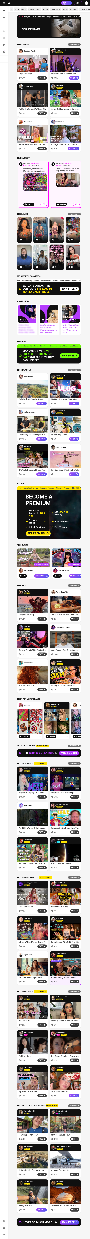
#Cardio (64, 332)
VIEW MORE (73, 44)
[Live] (4, 30)
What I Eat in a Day (59, 906)
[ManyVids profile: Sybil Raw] (53, 919)
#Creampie (22, 327)
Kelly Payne (60, 1032)
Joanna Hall (60, 411)
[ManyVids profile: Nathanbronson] (21, 412)
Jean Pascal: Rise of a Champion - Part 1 (69, 650)
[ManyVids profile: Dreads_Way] (21, 86)
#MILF (26, 332)
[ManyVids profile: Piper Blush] (21, 955)
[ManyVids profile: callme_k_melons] (21, 884)
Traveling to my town (28, 1135)
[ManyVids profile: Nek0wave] (53, 770)
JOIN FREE (68, 288)
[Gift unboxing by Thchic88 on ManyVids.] (73, 230)
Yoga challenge (25, 74)
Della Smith (28, 1068)
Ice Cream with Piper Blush (30, 977)
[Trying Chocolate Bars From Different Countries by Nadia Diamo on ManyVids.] (73, 257)
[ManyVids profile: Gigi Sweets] (21, 919)
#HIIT (75, 327)
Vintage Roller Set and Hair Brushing (67, 144)
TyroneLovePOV (62, 592)
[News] (4, 44)
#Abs (63, 330)
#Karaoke (51, 325)
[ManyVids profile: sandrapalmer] (53, 447)
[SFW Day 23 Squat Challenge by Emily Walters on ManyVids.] (57, 230)
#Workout (65, 327)
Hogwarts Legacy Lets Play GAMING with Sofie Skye (42, 792)
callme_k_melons (30, 883)
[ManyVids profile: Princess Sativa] (53, 805)
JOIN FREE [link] (64, 3)
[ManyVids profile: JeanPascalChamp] (53, 627)
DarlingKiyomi (63, 570)
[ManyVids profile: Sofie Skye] (21, 770)
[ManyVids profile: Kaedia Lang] (21, 1033)
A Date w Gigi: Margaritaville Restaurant (36, 942)
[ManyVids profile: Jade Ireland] (21, 376)
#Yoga (71, 327)
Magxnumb (55, 704)
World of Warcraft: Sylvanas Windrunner (37, 828)
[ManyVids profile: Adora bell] (53, 1069)
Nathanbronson (29, 412)
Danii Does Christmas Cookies (32, 144)
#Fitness (71, 325)
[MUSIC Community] (49, 314)
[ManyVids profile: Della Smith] (21, 1069)
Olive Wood (60, 883)
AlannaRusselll (29, 1111)
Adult (17, 9)
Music (23, 9)
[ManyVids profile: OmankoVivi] (21, 841)
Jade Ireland (28, 377)
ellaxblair (59, 662)
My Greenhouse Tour (60, 1135)
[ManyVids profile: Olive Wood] (53, 884)
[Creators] (4, 16)
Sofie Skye (27, 769)
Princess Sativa (62, 804)
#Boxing (64, 325)
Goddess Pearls (30, 51)
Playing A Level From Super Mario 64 (67, 792)
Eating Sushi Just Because (63, 685)
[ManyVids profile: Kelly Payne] (53, 1033)
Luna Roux (60, 122)
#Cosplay (30, 330)
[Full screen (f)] (45, 188)
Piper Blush (28, 955)
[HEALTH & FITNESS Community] (71, 314)
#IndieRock (44, 325)
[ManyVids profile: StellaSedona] (21, 570)
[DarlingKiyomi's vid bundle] (68, 557)
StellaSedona (28, 570)
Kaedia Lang (28, 1032)
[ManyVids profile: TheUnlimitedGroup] (53, 1147)
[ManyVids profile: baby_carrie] (53, 376)
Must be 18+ (69, 752)
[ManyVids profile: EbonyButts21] (53, 86)
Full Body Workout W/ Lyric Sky (32, 109)
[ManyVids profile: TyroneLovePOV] (53, 592)
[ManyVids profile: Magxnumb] (48, 705)
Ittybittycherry (29, 591)
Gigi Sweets (28, 918)
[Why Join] (4, 1221)
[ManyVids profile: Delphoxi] (21, 705)
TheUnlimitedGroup (63, 1146)
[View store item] (27, 719)
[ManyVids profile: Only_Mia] (21, 627)
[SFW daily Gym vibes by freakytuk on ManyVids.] (40, 257)
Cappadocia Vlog (26, 615)
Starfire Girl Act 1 (26, 685)
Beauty (65, 9)
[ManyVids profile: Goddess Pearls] (21, 51)
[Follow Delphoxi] (39, 736)
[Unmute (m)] (41, 188)
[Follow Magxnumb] (66, 736)
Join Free (68, 1222)
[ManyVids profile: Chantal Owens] (21, 1183)
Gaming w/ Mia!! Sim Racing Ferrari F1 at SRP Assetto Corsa (45, 650)
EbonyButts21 (61, 85)
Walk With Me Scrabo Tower (31, 399)
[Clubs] (4, 23)
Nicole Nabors (29, 997)
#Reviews (48, 332)
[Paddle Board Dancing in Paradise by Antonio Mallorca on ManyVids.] (40, 230)
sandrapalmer (61, 447)
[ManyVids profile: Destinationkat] (53, 1112)
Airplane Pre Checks (60, 1170)
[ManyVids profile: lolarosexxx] (21, 447)
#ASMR (32, 332)
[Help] (4, 1235)
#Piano (42, 332)
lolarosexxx (28, 446)
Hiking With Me (25, 1205)
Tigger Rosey (61, 50)
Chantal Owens (29, 1182)
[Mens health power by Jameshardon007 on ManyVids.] (24, 257)
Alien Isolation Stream (61, 863)
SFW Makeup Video (59, 1091)
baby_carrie (60, 375)
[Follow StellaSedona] (47, 570)
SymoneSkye (28, 663)
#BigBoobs (22, 330)
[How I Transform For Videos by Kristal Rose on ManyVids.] (57, 257)
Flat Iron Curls (25, 1056)
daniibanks (28, 122)
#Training (73, 330)
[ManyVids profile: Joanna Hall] (53, 412)
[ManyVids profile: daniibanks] (21, 122)
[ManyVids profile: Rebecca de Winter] (53, 998)
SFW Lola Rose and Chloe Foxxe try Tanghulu (39, 470)
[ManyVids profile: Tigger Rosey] (53, 51)
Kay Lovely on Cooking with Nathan (34, 434)
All (11, 9)
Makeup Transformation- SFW (64, 1021)
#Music (42, 327)
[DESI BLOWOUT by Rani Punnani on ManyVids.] (24, 230)
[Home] (4, 9)
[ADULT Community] (27, 314)
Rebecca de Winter (63, 997)
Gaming (45, 9)
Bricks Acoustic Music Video (63, 74)
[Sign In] (4, 59)
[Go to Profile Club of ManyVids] (20, 164)
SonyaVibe (28, 805)
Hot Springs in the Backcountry (33, 1170)
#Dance (76, 325)
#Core (68, 330)
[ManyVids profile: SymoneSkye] (21, 663)
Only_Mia (27, 626)
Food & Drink (55, 9)
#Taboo (21, 325)
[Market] (4, 37)
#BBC (29, 327)
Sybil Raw (59, 918)
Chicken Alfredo (26, 906)
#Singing (48, 327)
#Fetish (21, 332)
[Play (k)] (25, 189)
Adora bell (60, 1068)
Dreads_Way (28, 86)
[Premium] (4, 1228)
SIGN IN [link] (78, 3)
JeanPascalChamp (63, 627)
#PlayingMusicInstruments (49, 330)
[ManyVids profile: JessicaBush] (53, 955)
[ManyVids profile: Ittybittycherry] (21, 592)
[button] (86, 3)
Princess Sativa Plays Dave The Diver (67, 828)
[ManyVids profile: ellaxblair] (53, 663)
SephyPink (60, 839)
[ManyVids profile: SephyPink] (53, 841)
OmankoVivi (28, 839)
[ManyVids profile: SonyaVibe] (21, 805)
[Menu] (4, 3)
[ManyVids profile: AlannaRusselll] (21, 1112)
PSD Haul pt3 (24, 1021)
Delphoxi (27, 705)
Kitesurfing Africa (59, 434)
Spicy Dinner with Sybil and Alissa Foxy (68, 942)
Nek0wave (60, 769)
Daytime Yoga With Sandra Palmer (66, 470)
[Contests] (4, 51)
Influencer (74, 9)
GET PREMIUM (36, 533)
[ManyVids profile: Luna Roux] (53, 122)
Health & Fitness (34, 9)
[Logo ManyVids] (9, 3)
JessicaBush (61, 953)
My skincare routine (28, 1091)
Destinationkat (61, 1111)
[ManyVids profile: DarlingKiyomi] (55, 570)
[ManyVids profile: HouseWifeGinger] (75, 705)
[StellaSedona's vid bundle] (33, 557)
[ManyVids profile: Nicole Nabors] (21, 998)
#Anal (26, 325)
